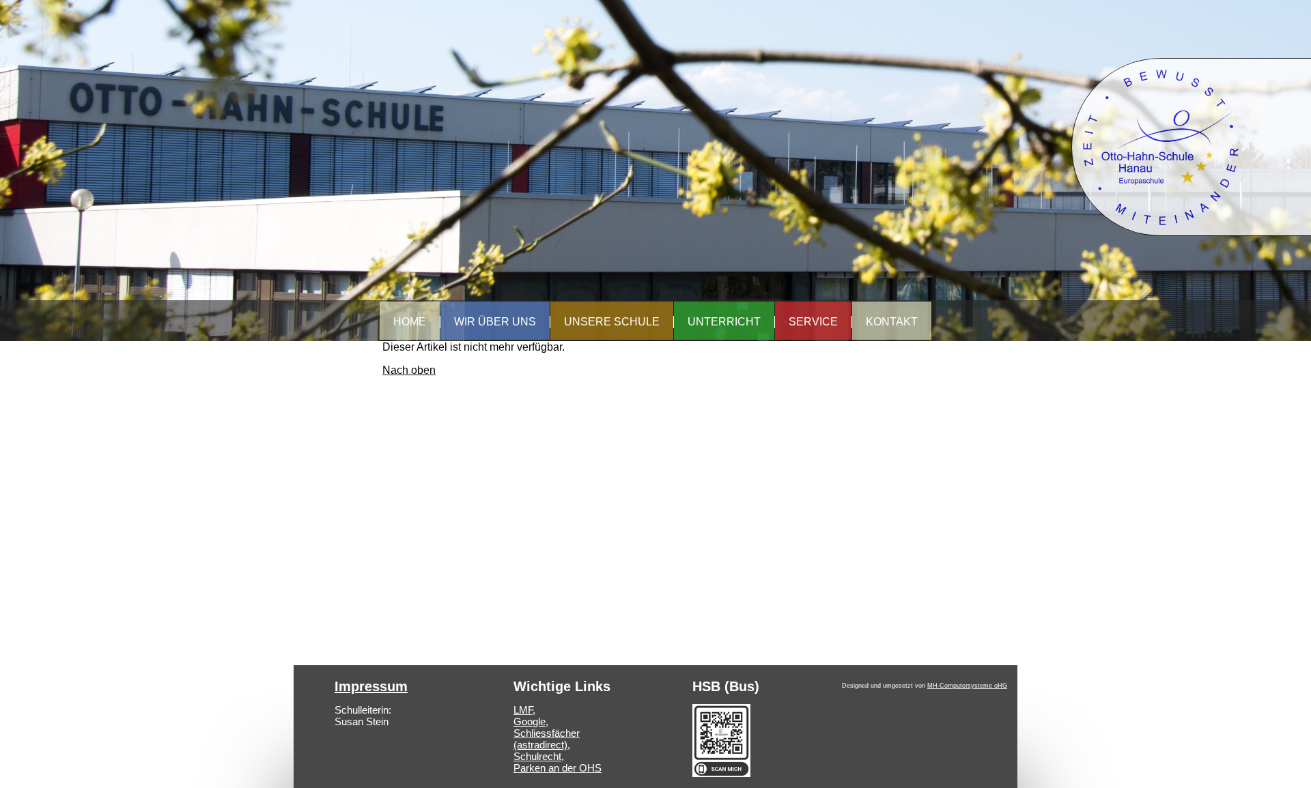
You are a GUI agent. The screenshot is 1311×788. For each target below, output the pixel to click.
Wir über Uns (495, 321)
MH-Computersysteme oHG (967, 685)
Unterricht (724, 321)
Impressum (371, 686)
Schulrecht (537, 756)
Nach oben (409, 370)
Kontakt (892, 321)
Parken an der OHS (557, 768)
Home (409, 321)
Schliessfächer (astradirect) (546, 738)
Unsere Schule (612, 321)
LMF (523, 710)
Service (813, 321)
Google (529, 721)
